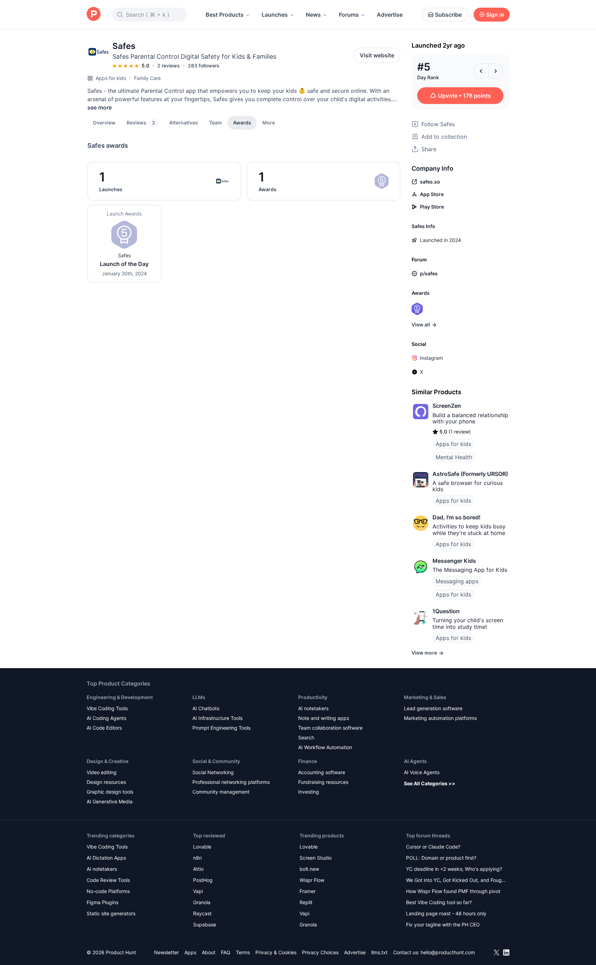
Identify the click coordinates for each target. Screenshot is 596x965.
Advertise (390, 14)
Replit (306, 902)
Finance (307, 761)
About (208, 952)
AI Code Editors (104, 728)
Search (306, 737)
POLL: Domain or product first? (441, 858)
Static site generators (111, 913)
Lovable (202, 847)
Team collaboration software (330, 728)
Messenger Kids (454, 560)
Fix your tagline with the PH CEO (443, 924)
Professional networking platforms (231, 782)
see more (99, 107)
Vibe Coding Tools (107, 708)
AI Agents (415, 761)
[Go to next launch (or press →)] (496, 71)
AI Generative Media (110, 801)
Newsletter (166, 952)
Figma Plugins (102, 902)
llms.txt (379, 952)
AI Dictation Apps (106, 858)
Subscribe (448, 14)
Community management (220, 792)
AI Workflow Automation (325, 747)
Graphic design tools (110, 792)
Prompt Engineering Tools (221, 728)
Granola (201, 902)
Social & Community (216, 761)
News (313, 14)
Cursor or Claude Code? (433, 847)
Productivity (312, 697)
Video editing (102, 772)
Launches (275, 14)
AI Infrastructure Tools (217, 718)
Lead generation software (433, 708)
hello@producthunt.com (448, 952)
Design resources (106, 782)
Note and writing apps (323, 718)
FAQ (225, 952)
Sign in (495, 14)
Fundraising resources (323, 782)
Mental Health (454, 457)
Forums (349, 14)
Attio (198, 869)
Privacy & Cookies (275, 952)
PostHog (203, 880)
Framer (308, 891)
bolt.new (309, 869)
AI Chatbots (205, 708)
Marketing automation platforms (440, 718)
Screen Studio (316, 858)
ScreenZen (446, 405)
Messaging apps (457, 581)
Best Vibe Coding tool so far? (439, 902)
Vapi (198, 891)
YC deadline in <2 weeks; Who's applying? (454, 869)
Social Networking (213, 772)
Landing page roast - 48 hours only (446, 913)
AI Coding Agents (106, 718)
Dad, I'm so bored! (456, 517)
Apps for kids (111, 78)
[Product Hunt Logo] (94, 14)
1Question (446, 611)
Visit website (377, 55)
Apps (190, 952)
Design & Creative (107, 761)
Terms (243, 952)
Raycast (202, 913)
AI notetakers (313, 708)
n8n (197, 858)
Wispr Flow (312, 880)
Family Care (147, 78)
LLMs (198, 697)
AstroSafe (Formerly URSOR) (470, 473)
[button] (268, 122)
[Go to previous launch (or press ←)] (481, 71)
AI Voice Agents (421, 772)
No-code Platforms (108, 891)
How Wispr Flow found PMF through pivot (453, 891)
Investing (308, 792)
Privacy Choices (320, 952)
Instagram (431, 358)
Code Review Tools (108, 880)
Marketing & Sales (425, 697)
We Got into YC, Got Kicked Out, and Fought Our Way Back (456, 880)
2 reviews (168, 65)
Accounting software (321, 772)
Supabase (204, 924)
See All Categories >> (429, 783)
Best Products (225, 14)
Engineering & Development (120, 697)
